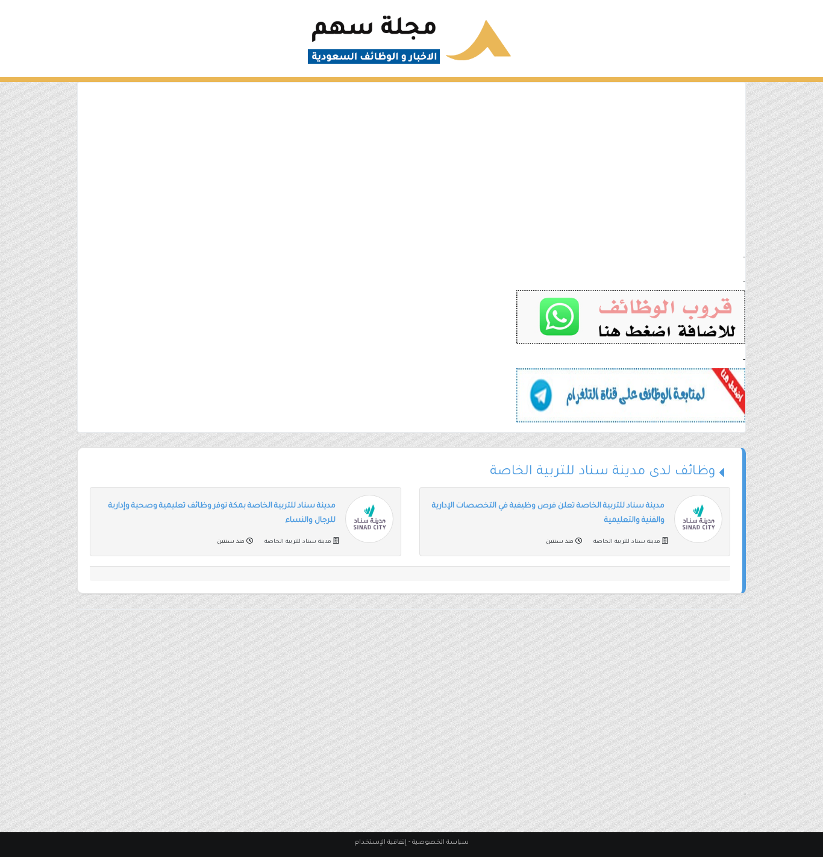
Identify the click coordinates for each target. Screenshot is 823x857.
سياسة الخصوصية (440, 842)
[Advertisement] (411, 167)
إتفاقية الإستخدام (381, 842)
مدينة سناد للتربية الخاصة (626, 542)
